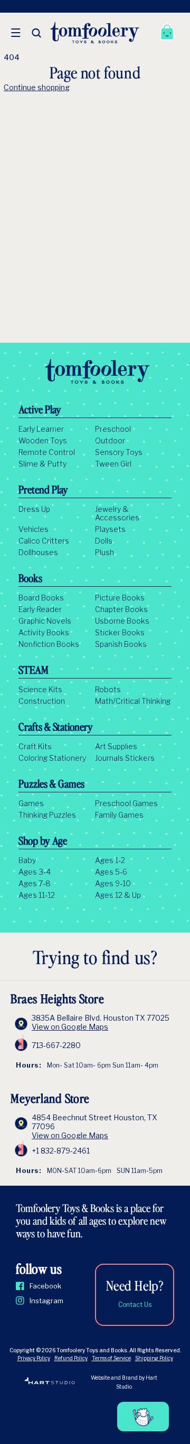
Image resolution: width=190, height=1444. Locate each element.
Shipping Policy (154, 1358)
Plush (104, 552)
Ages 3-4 (34, 872)
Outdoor (110, 441)
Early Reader (40, 609)
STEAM (33, 671)
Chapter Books (121, 609)
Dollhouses (38, 552)
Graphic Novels (44, 621)
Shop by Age (42, 842)
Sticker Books (120, 632)
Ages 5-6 (111, 872)
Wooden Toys (42, 441)
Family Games (119, 815)
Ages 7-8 (34, 883)
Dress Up (34, 509)
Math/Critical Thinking (132, 701)
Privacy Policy (33, 1358)
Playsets (110, 529)
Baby (27, 860)
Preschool (113, 429)
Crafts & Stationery (55, 728)
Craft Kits (35, 746)
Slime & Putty (42, 464)
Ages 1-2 (110, 860)
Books (30, 579)
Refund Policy (71, 1358)
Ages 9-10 (113, 883)
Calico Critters (43, 541)
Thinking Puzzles (47, 815)
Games (31, 803)
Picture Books (120, 598)
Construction (41, 701)
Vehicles (33, 529)
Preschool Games (126, 803)
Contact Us (134, 1305)
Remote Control (46, 452)
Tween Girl (113, 464)
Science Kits (40, 689)
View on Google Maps (70, 1026)
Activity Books (43, 632)
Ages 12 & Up (118, 895)
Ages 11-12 (36, 895)
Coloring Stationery (52, 758)
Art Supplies (116, 746)
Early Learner (41, 429)
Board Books (41, 598)
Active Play (39, 410)
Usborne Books (122, 621)
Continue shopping (37, 87)
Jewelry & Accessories (117, 513)
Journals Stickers (125, 758)
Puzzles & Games (51, 785)
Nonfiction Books (48, 644)
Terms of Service (111, 1358)
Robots (108, 689)
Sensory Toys (118, 452)
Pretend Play (43, 491)
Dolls (103, 541)
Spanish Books (121, 644)
